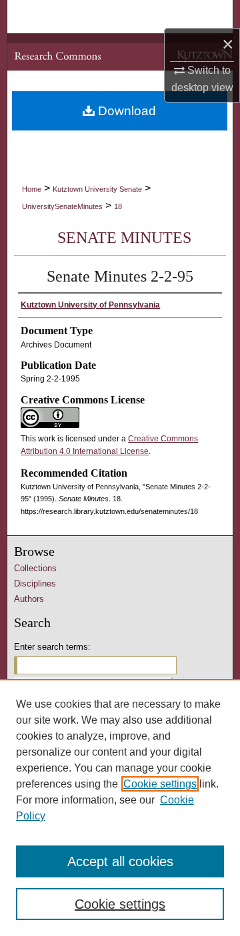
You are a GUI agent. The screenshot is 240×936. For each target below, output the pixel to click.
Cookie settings (160, 784)
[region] (120, 807)
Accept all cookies (120, 861)
